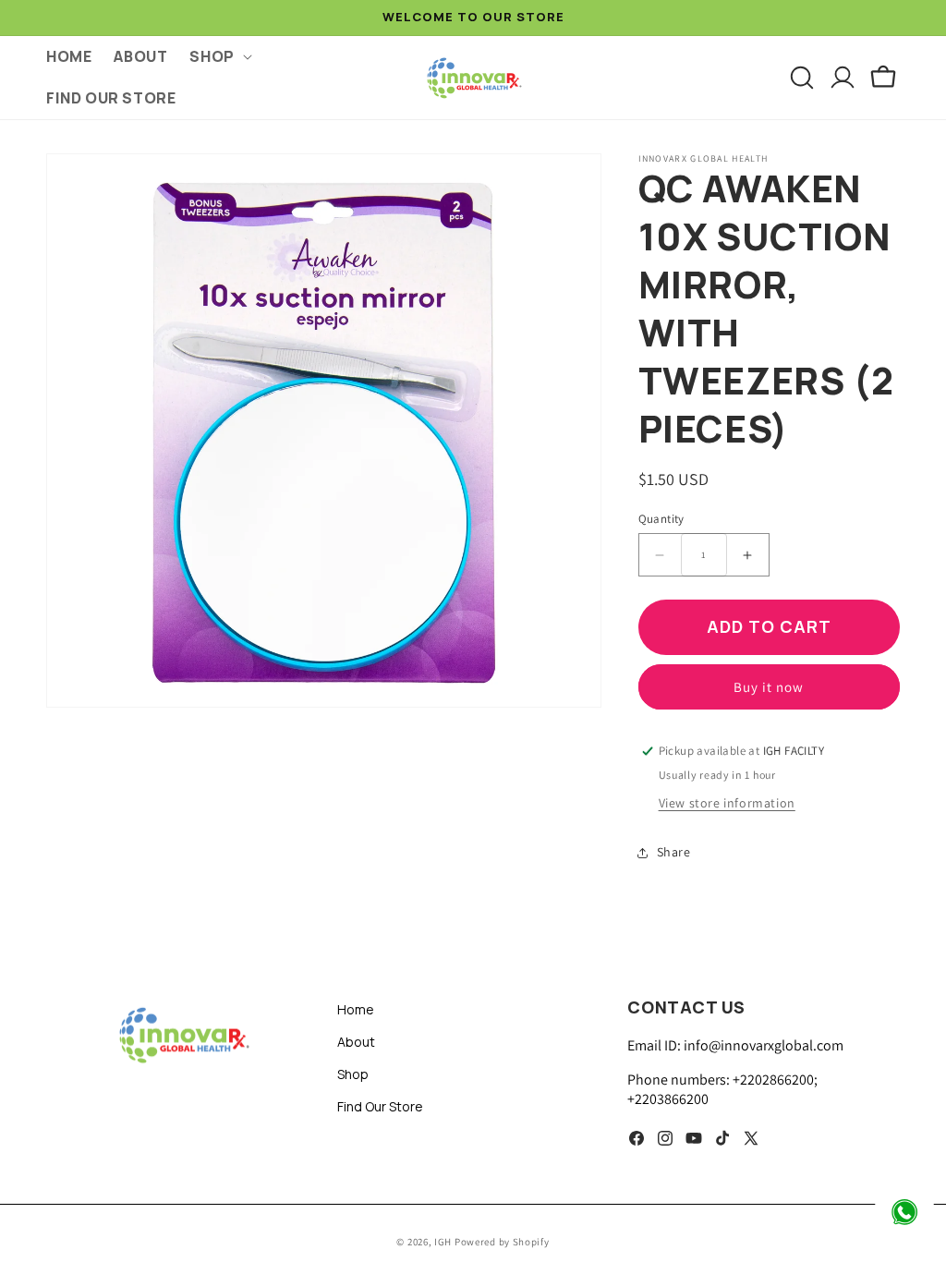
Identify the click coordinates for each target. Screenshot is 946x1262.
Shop (353, 1074)
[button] (218, 57)
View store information (727, 803)
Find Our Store (380, 1106)
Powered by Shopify (502, 1241)
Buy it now (769, 687)
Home (355, 1009)
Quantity (661, 519)
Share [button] (674, 851)
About (356, 1041)
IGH (444, 1241)
